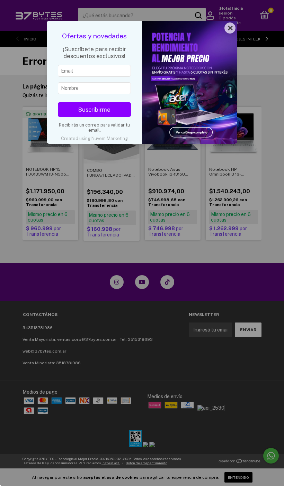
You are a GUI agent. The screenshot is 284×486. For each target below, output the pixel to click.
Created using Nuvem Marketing (94, 138)
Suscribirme (94, 109)
